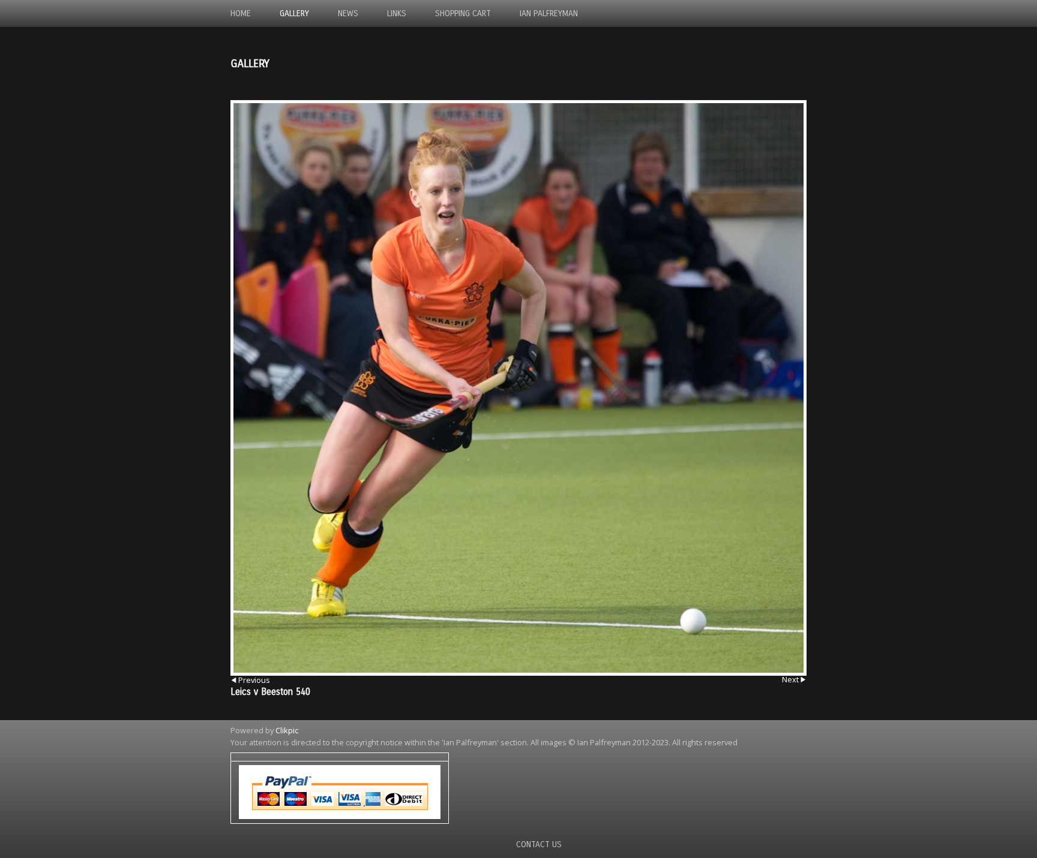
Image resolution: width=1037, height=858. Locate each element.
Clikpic (286, 730)
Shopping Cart (463, 13)
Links (396, 13)
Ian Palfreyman (549, 13)
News (348, 13)
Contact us (539, 844)
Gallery (294, 13)
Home (240, 13)
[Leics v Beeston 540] (518, 388)
